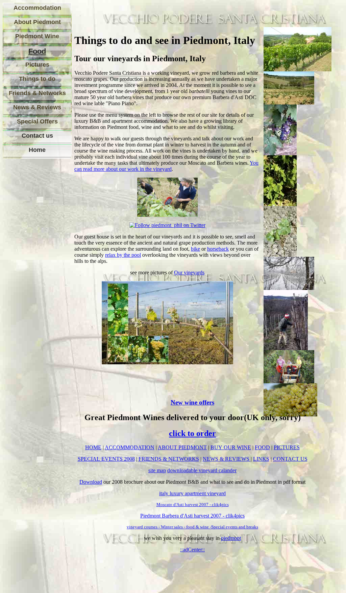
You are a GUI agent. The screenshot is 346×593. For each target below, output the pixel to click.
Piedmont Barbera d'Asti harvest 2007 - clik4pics (192, 516)
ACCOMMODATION (129, 447)
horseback (218, 249)
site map (157, 470)
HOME (93, 447)
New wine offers (192, 402)
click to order (192, 433)
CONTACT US (290, 459)
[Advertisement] (33, 266)
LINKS (261, 459)
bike (195, 249)
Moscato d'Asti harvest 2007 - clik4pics (192, 504)
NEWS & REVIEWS (227, 459)
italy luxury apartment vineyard (192, 493)
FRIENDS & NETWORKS (169, 459)
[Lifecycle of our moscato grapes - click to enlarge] (167, 362)
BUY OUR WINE (231, 447)
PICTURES (287, 447)
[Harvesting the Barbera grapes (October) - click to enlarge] (167, 215)
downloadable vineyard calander (202, 470)
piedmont (231, 538)
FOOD (262, 447)
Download (90, 482)
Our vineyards (189, 272)
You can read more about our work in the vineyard (166, 166)
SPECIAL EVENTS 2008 (106, 459)
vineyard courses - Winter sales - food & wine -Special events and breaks (192, 526)
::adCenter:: (192, 549)
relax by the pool (123, 255)
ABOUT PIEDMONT (182, 447)
